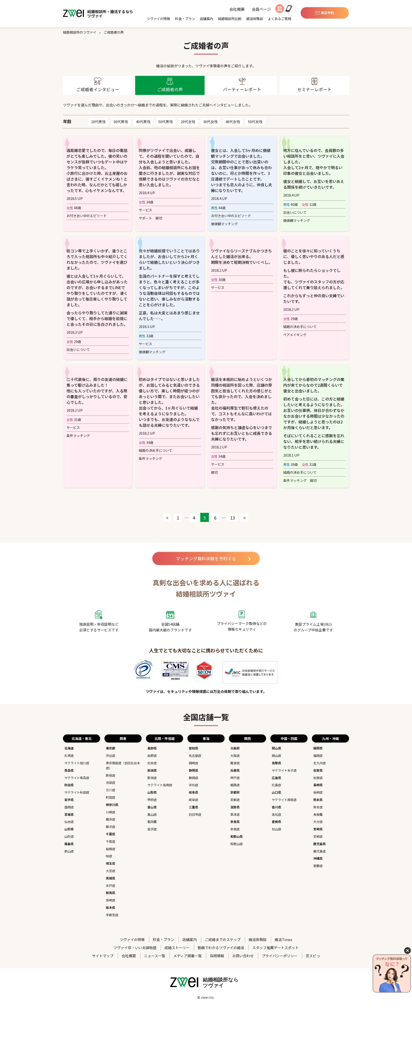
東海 (206, 738)
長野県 (152, 748)
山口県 (276, 792)
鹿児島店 (319, 851)
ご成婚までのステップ (223, 939)
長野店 (152, 755)
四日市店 (195, 814)
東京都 (110, 748)
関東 (123, 738)
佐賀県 (318, 770)
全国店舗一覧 (206, 716)
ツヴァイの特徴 (158, 18)
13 (232, 518)
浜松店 (193, 785)
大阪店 (235, 755)
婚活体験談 (254, 18)
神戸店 (235, 777)
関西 (247, 738)
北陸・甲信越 (164, 738)
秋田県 (69, 785)
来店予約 (327, 12)
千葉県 (110, 834)
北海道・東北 (82, 738)
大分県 (318, 814)
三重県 (193, 807)
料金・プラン (185, 18)
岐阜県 (193, 792)
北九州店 (319, 763)
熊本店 (318, 807)
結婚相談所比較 (229, 18)
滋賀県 (235, 807)
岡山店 (276, 755)
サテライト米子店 (284, 770)
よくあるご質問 (279, 18)
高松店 (276, 814)
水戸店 (110, 885)
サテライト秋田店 (76, 792)
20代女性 (188, 121)
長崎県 (318, 785)
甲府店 (152, 799)
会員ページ (261, 9)
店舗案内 (206, 18)
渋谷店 (110, 755)
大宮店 (110, 870)
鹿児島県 (319, 844)
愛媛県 (276, 821)
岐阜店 (193, 799)
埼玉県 (110, 863)
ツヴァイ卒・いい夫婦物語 (134, 947)
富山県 (152, 807)
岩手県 (69, 799)
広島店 (276, 785)
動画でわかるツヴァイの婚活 (221, 947)
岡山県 (276, 748)
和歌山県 (236, 836)
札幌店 (69, 755)
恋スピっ (313, 955)
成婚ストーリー (177, 947)
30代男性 (120, 121)
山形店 (69, 836)
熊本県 (318, 799)
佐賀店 (318, 777)
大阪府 (235, 748)
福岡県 (318, 748)
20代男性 (98, 121)
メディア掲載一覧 (187, 955)
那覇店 (318, 865)
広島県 (276, 777)
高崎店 (110, 900)
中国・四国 (289, 738)
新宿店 (110, 775)
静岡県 (193, 770)
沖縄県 (318, 858)
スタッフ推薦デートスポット (275, 947)
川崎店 (110, 812)
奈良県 (235, 821)
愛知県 (193, 748)
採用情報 (217, 955)
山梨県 (152, 792)
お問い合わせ (243, 955)
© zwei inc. (206, 997)
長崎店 (318, 792)
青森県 (69, 770)
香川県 (276, 807)
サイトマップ (102, 955)
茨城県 (110, 878)
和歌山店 (236, 844)
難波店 (235, 763)
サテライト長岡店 (159, 785)
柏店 (109, 856)
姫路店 (235, 785)
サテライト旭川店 (76, 763)
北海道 (69, 748)
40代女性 (233, 121)
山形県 (69, 829)
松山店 (276, 829)
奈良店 (235, 829)
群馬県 (110, 892)
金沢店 (152, 829)
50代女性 (255, 121)
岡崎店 (193, 763)
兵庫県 (235, 770)
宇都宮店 (112, 915)
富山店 (152, 814)
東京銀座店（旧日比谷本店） (123, 765)
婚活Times (283, 939)
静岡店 (193, 777)
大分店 (318, 821)
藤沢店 (110, 826)
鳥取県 (276, 763)
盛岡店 (69, 807)
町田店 (110, 797)
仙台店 (69, 821)
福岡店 (318, 755)
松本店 (152, 763)
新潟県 (152, 770)
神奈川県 (112, 804)
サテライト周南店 (284, 799)
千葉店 (110, 841)
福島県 (69, 844)
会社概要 (237, 9)
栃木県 (110, 907)
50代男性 (165, 121)
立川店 (110, 790)
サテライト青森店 (76, 777)
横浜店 (110, 819)
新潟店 (152, 777)
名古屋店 (195, 755)
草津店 (235, 814)
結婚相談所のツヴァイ (79, 32)
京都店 (235, 799)
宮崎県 (318, 829)
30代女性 (210, 121)
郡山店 (69, 851)
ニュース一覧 (154, 955)
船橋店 (110, 849)
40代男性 (143, 121)
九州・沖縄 (330, 738)
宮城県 (69, 814)
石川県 (152, 821)
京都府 (235, 792)
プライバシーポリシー (280, 955)
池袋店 (110, 782)
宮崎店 (318, 836)
